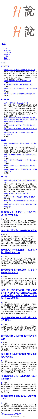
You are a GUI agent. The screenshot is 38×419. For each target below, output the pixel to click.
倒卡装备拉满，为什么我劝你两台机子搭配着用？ (19, 70)
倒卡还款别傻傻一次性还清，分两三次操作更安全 (19, 125)
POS (5, 58)
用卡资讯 (7, 54)
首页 (5, 49)
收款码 (6, 56)
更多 (7, 66)
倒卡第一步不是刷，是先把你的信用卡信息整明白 (19, 94)
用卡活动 (7, 59)
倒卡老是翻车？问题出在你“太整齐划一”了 (17, 81)
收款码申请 (7, 52)
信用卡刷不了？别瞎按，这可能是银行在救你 (18, 84)
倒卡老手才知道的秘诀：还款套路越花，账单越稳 (19, 165)
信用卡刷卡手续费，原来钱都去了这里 (16, 103)
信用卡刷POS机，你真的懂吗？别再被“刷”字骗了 (19, 197)
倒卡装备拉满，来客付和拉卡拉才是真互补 (17, 193)
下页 (16, 414)
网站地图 (25, 416)
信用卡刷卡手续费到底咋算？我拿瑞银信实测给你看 (20, 129)
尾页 (19, 414)
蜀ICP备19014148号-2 (16, 416)
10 (14, 414)
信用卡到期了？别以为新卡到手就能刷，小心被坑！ (20, 200)
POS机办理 (7, 50)
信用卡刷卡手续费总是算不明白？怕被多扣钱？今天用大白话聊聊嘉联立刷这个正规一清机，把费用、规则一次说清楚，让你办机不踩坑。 (20, 119)
